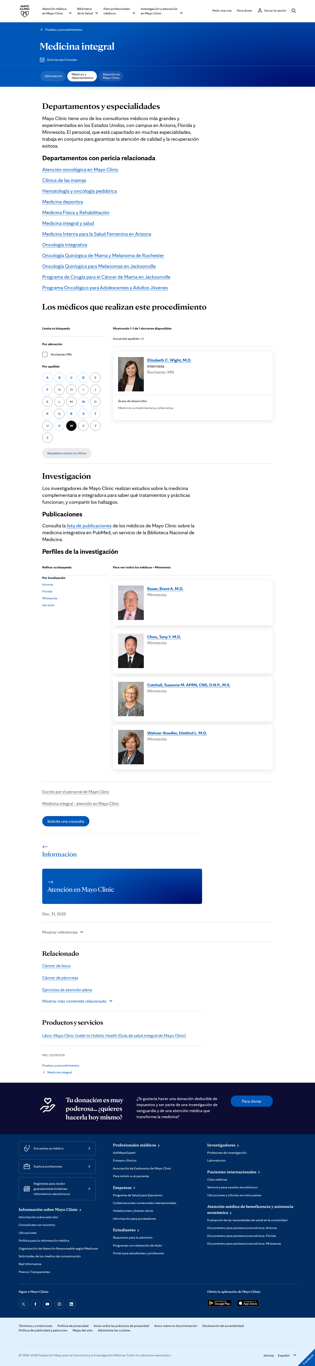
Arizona (47, 584)
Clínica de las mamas (64, 180)
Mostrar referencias (60, 932)
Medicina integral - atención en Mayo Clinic (80, 803)
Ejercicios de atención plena (67, 989)
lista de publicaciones (89, 525)
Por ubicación (52, 344)
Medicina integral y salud (68, 223)
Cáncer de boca (56, 965)
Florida (47, 591)
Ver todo (48, 605)
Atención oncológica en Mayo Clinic (80, 169)
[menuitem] (53, 76)
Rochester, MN (61, 354)
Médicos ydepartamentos (82, 76)
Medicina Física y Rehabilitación (76, 212)
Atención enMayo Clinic (111, 76)
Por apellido (51, 366)
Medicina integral (77, 46)
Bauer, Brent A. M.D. (165, 588)
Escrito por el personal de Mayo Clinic (75, 791)
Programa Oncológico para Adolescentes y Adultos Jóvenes (105, 287)
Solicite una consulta (65, 821)
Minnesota (49, 598)
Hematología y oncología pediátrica (79, 191)
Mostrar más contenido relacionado (74, 1001)
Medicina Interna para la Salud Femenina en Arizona (96, 234)
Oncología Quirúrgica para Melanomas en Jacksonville (99, 266)
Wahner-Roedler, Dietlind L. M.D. (177, 733)
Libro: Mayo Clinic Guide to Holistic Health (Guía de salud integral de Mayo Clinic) (114, 1035)
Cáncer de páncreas (60, 977)
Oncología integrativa (64, 244)
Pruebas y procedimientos (63, 29)
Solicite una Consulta (62, 60)
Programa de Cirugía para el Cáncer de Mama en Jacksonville (106, 277)
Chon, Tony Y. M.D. (164, 636)
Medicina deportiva (62, 201)
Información (53, 76)
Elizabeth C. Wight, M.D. (169, 360)
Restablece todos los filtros (66, 453)
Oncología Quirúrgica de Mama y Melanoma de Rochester (103, 255)
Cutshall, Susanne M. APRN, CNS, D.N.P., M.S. (189, 684)
